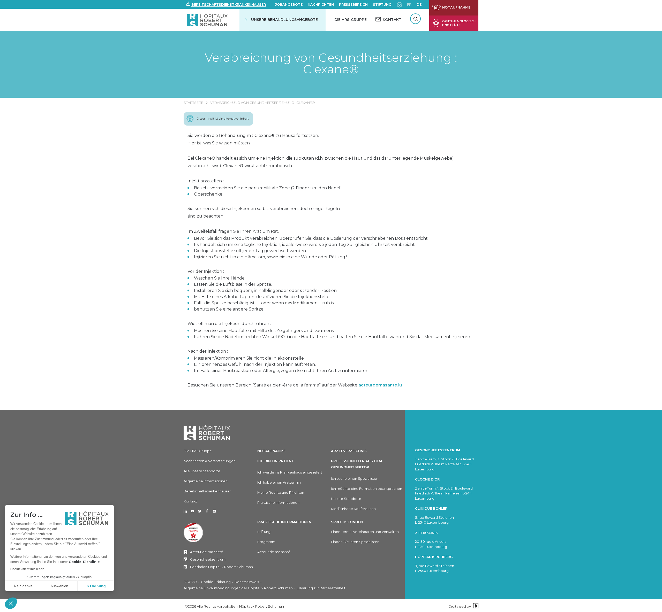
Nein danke (23, 586)
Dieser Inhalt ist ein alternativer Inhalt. (223, 118)
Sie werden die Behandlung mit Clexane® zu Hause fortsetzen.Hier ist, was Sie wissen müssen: (253, 139)
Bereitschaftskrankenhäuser (207, 491)
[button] (11, 603)
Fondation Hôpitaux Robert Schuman (221, 567)
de (419, 4)
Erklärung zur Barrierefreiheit (321, 588)
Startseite (193, 102)
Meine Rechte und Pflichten (280, 492)
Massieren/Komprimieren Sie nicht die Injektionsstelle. (249, 358)
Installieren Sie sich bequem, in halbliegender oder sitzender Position (265, 290)
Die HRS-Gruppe (350, 19)
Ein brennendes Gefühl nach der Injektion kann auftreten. (255, 364)
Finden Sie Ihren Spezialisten (355, 542)
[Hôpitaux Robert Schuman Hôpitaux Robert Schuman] (208, 20)
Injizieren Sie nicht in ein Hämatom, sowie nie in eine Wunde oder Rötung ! (270, 256)
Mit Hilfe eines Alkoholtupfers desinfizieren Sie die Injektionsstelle (261, 296)
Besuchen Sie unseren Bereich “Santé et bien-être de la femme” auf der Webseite (294, 385)
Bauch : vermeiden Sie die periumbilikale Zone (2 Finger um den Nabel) (268, 187)
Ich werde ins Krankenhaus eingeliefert (289, 472)
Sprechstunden (347, 522)
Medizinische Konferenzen (353, 509)
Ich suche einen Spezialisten (354, 478)
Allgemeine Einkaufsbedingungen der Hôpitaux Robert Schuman (238, 588)
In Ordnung (96, 586)
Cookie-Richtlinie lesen (27, 569)
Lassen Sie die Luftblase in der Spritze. (233, 284)
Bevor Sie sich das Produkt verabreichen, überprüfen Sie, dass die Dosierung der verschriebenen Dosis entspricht (311, 238)
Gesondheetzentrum (207, 559)
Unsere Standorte (346, 499)
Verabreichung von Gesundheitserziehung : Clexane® (331, 63)
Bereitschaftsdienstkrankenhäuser (228, 4)
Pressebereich (353, 4)
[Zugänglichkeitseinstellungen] (399, 4)
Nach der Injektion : (207, 351)
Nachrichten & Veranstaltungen (210, 461)
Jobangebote (289, 4)
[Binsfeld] (475, 606)
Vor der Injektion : (205, 271)
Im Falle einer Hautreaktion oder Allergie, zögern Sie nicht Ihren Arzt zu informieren (281, 370)
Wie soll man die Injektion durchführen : (229, 323)
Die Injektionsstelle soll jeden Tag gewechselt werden (250, 250)
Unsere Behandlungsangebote (284, 19)
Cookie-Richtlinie (84, 562)
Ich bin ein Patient (275, 461)
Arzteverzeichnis (349, 451)
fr (409, 4)
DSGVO (190, 582)
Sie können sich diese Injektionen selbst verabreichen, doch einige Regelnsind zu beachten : (263, 212)
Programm (266, 542)
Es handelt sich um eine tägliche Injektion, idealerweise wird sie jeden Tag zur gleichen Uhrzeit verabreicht (304, 244)
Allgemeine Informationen (206, 481)
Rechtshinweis (247, 582)
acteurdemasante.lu (380, 385)
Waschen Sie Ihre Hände (219, 278)
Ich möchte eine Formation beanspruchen (366, 488)
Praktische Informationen (278, 502)
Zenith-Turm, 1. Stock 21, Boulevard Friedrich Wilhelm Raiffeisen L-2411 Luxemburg (444, 493)
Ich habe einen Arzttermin (279, 482)
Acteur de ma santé (206, 552)
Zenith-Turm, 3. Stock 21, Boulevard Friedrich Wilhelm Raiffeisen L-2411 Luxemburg (444, 464)
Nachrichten (321, 4)
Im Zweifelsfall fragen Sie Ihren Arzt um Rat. (233, 231)
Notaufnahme (271, 451)
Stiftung (382, 4)
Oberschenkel (209, 194)
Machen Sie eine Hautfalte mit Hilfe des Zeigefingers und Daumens (264, 330)
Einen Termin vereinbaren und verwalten (365, 532)
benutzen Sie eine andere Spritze (229, 309)
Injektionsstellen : (205, 181)
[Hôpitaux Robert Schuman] (207, 432)
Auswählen (59, 586)
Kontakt (190, 501)
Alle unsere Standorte (202, 471)
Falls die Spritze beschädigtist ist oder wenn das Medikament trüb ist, (265, 302)
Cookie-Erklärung (216, 582)
